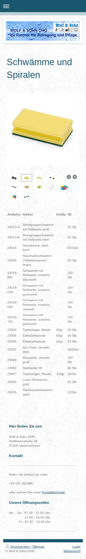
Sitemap (38, 546)
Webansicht (72, 551)
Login (76, 546)
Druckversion (20, 546)
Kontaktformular (53, 492)
